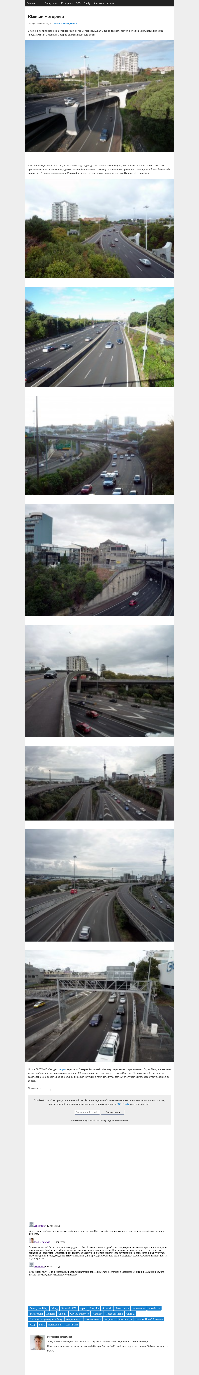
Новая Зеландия (61, 23)
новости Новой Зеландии (149, 1319)
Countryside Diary (39, 1308)
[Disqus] (99, 1170)
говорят (62, 1069)
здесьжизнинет (93, 1319)
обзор (32, 1324)
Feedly (87, 3)
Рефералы (67, 3)
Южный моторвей (46, 16)
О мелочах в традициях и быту (46, 1319)
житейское (154, 1308)
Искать (110, 3)
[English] (40, 3)
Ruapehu (94, 1308)
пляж (42, 1324)
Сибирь (62, 1313)
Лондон (50, 1313)
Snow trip (107, 1308)
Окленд (73, 23)
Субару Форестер (79, 1313)
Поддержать (51, 3)
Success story (122, 1308)
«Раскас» (97, 1313)
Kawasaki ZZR (69, 1308)
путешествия (55, 1324)
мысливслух (125, 1319)
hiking (54, 1308)
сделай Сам (72, 1324)
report (83, 1308)
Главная (30, 3)
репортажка (139, 1308)
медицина (110, 1319)
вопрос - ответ (73, 1319)
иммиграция (36, 1313)
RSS (78, 3)
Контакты (99, 3)
